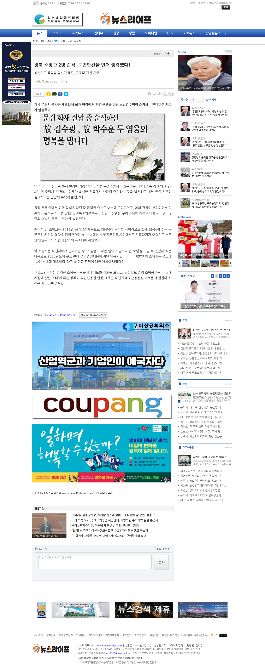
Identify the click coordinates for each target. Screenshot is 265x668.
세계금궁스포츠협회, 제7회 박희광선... (202, 470)
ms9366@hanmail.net (119, 653)
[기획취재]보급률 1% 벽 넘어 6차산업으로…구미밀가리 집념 (108, 535)
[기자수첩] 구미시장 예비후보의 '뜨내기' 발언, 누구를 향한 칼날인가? (210, 144)
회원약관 (153, 635)
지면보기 (212, 3)
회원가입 (202, 3)
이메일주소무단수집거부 (195, 635)
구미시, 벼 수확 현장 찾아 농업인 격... (201, 407)
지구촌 (77, 41)
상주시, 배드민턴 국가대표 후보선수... (201, 480)
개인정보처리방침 (170, 635)
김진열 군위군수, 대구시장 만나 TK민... (202, 348)
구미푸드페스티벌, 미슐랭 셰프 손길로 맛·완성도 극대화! (105, 525)
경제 (49, 41)
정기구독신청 (95, 635)
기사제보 (80, 635)
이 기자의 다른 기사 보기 (93, 315)
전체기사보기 (224, 3)
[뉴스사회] (196, 169)
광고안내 (50, 635)
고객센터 (126, 635)
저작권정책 (140, 635)
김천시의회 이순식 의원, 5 (47, 536)
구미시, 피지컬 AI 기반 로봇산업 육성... (202, 412)
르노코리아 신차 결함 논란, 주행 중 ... (201, 431)
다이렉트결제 (112, 635)
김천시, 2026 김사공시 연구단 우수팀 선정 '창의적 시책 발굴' (212, 331)
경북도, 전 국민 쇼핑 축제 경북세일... (201, 426)
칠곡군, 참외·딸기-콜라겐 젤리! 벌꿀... (202, 421)
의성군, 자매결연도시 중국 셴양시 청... (202, 363)
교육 (69, 41)
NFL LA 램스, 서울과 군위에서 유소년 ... (203, 500)
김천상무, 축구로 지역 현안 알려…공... (202, 475)
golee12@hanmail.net (63, 314)
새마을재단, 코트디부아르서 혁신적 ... (201, 367)
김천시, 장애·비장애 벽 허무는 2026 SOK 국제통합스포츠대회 (211, 458)
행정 (35, 41)
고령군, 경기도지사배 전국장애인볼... (201, 490)
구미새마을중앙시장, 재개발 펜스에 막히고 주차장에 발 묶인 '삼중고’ (112, 515)
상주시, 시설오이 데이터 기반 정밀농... (202, 436)
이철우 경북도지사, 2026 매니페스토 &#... (204, 353)
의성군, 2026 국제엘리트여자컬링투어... (203, 485)
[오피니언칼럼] (198, 107)
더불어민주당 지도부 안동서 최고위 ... (201, 343)
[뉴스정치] (196, 153)
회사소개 (38, 635)
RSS (215, 635)
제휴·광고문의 (65, 635)
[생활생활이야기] (200, 199)
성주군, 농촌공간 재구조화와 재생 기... (202, 358)
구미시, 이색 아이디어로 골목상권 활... (202, 495)
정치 (42, 41)
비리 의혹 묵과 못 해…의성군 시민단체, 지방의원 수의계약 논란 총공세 (114, 520)
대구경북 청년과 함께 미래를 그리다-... (202, 417)
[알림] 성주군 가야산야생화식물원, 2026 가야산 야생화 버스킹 (109, 530)
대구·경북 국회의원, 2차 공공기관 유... (202, 372)
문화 (62, 41)
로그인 (193, 3)
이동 (167, 53)
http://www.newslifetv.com (106, 645)
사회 (56, 41)
